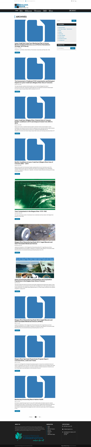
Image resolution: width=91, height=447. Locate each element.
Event (60, 30)
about (21, 11)
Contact (73, 10)
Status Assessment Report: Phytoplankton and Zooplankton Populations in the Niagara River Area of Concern (33, 280)
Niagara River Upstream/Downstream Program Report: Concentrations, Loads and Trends (32, 359)
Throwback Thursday (63, 38)
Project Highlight (62, 35)
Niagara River (28, 11)
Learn (49, 427)
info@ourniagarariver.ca (31, 1)
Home (16, 10)
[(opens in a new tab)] (35, 30)
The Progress (37, 11)
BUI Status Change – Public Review (65, 29)
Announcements (62, 27)
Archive (51, 11)
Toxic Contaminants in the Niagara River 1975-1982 (31, 211)
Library (45, 11)
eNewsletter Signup (51, 434)
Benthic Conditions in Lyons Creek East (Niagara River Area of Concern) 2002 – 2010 (34, 162)
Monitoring (61, 33)
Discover (49, 430)
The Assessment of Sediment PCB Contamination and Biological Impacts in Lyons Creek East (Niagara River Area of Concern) (35, 81)
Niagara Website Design (65, 445)
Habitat (60, 32)
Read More (17, 52)
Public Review (61, 37)
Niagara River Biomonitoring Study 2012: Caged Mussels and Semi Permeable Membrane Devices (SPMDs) (33, 320)
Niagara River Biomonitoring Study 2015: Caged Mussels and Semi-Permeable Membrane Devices (33, 242)
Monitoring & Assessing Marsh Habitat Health (29, 399)
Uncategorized (61, 40)
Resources (50, 431)
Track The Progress (51, 428)
